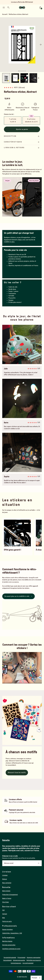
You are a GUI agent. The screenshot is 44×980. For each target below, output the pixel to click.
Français (34, 978)
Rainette (24, 977)
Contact (4, 914)
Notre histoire (6, 891)
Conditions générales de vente (11, 948)
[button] (15, 78)
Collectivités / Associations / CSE (12, 933)
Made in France (6, 898)
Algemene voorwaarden (34, 957)
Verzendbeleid (7, 960)
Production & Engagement (10, 894)
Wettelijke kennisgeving (34, 960)
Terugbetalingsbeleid (10, 957)
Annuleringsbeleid (28, 963)
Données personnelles (8, 945)
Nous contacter (6, 883)
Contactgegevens (16, 963)
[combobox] (36, 978)
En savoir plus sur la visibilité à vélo (17, 596)
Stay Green (5, 902)
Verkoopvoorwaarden (19, 960)
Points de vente (7, 921)
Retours (4, 879)
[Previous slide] (4, 45)
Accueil (4, 14)
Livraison (5, 875)
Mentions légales (7, 941)
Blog (3, 917)
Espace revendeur (7, 929)
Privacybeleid (21, 957)
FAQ (3, 910)
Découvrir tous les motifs (17, 772)
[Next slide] (40, 45)
